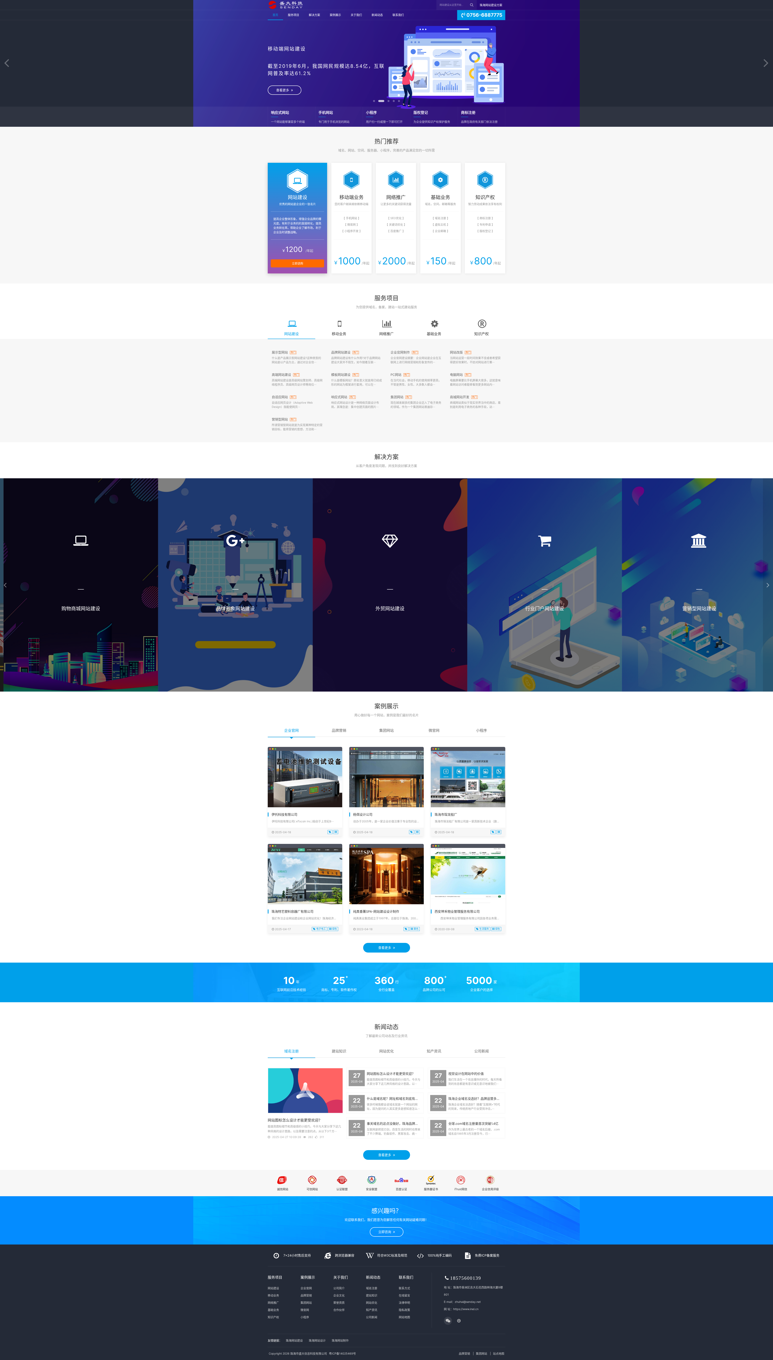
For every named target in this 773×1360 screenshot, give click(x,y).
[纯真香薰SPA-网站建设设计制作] (386, 877)
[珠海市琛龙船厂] (468, 780)
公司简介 (339, 1288)
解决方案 (314, 14)
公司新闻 (371, 1317)
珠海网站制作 (340, 1340)
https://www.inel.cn (465, 1309)
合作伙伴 (339, 1310)
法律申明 (404, 1302)
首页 (275, 14)
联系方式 (404, 1288)
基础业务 (273, 1310)
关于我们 (356, 14)
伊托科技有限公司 (284, 814)
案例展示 (335, 14)
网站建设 (273, 1288)
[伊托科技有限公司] (305, 780)
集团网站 (306, 1302)
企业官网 (306, 1288)
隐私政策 (404, 1310)
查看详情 (77, 663)
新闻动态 (377, 14)
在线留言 (404, 1295)
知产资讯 (371, 1310)
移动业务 (273, 1295)
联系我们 (398, 14)
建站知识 (371, 1295)
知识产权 (273, 1317)
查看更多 (385, 84)
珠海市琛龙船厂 (446, 814)
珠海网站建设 (294, 1340)
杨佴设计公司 (362, 814)
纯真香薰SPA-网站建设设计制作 (376, 911)
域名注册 (371, 1288)
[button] (6, 63)
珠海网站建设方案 (491, 5)
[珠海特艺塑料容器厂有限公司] (305, 877)
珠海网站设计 (317, 1340)
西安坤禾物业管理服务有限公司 (457, 911)
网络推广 (273, 1302)
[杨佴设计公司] (386, 780)
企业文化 (339, 1295)
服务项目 (293, 14)
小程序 (305, 1317)
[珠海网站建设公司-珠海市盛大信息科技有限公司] (285, 5)
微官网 (305, 1310)
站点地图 (498, 1353)
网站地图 (404, 1317)
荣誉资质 (339, 1302)
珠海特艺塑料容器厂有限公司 (292, 911)
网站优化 (371, 1302)
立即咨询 (385, 1232)
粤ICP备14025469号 (342, 1353)
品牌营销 (306, 1295)
